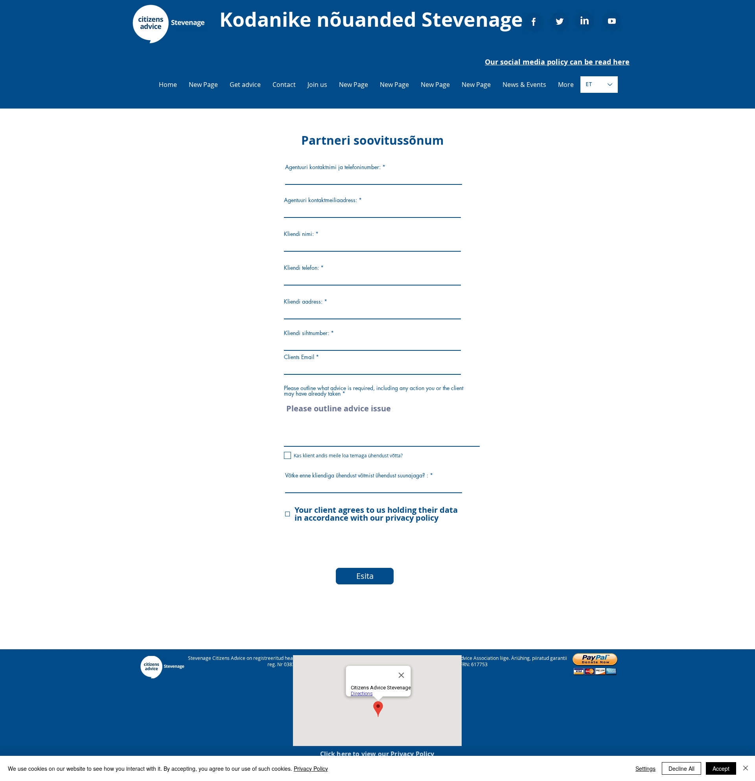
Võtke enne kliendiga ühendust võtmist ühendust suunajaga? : (356, 475)
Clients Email (299, 357)
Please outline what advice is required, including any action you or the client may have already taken (373, 390)
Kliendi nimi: (299, 234)
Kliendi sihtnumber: (306, 333)
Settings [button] (645, 768)
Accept (721, 768)
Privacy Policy (311, 768)
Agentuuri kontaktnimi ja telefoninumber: (333, 167)
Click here (336, 754)
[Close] (745, 768)
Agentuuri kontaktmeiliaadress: (320, 200)
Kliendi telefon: (301, 268)
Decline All (681, 768)
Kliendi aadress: (303, 301)
